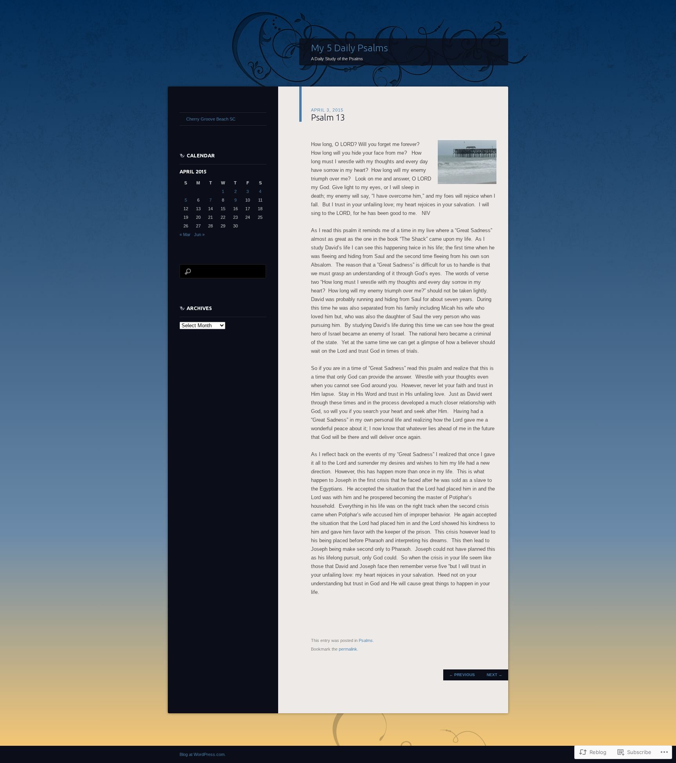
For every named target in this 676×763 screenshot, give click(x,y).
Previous (462, 675)
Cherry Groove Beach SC (211, 119)
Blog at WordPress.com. (203, 754)
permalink (348, 649)
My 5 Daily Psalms (349, 47)
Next (494, 675)
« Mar (185, 234)
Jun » (199, 234)
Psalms (366, 640)
